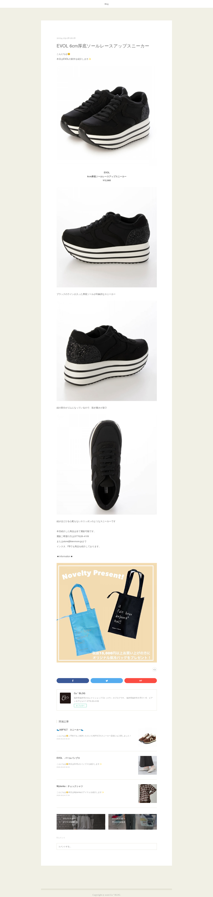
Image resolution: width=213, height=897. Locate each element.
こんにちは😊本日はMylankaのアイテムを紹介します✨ (80, 792)
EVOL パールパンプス (68, 757)
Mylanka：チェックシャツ (70, 786)
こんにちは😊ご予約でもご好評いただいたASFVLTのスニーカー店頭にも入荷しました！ (94, 735)
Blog (107, 3)
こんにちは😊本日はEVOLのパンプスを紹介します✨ (79, 764)
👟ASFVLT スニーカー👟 (70, 729)
